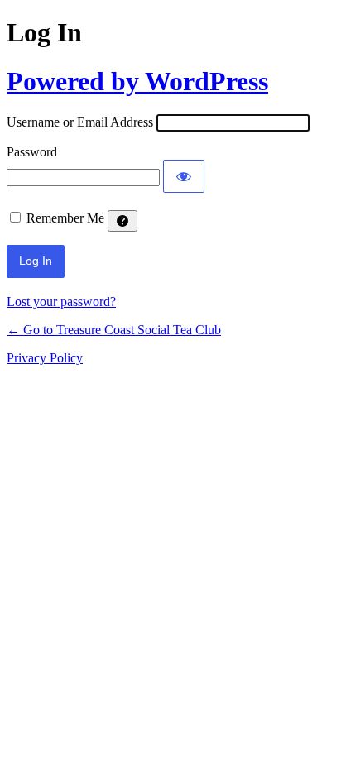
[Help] (122, 221)
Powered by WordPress (137, 81)
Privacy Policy (45, 358)
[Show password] (183, 176)
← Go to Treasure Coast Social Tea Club (114, 330)
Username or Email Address (80, 122)
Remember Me (65, 218)
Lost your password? (61, 302)
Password (32, 152)
